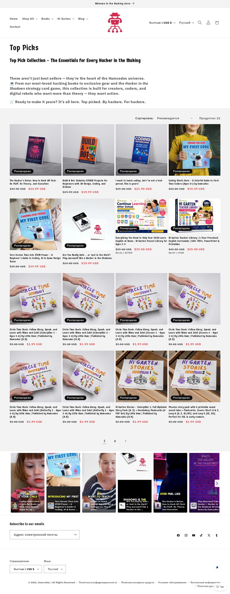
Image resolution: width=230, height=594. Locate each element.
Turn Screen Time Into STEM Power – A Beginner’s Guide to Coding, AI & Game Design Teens (35, 258)
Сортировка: (144, 118)
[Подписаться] (75, 534)
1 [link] (105, 441)
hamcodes (44, 582)
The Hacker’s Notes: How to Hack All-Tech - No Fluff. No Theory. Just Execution (34, 182)
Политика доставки (208, 586)
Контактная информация (205, 582)
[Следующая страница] (125, 441)
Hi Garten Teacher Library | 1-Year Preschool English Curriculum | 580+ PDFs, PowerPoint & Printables (194, 241)
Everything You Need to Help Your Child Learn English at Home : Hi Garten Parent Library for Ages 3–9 (141, 241)
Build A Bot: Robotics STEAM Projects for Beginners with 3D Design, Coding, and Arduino (85, 184)
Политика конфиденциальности (98, 582)
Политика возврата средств (137, 582)
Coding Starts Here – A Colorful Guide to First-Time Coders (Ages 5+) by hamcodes (194, 182)
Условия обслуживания (172, 582)
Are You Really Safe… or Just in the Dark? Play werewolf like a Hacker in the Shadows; (87, 256)
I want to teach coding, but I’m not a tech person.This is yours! (139, 182)
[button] (29, 19)
